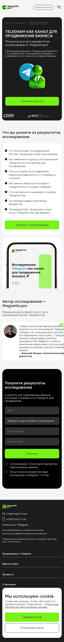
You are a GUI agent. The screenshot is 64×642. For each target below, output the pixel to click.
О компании (9, 584)
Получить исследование (32, 225)
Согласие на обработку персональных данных (24, 533)
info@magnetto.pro (16, 514)
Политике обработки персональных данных (32, 606)
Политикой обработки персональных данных (33, 465)
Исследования (20, 23)
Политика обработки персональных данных (22, 530)
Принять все (32, 617)
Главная (8, 23)
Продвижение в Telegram (16, 554)
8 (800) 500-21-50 (16, 519)
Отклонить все (32, 628)
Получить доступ (32, 101)
